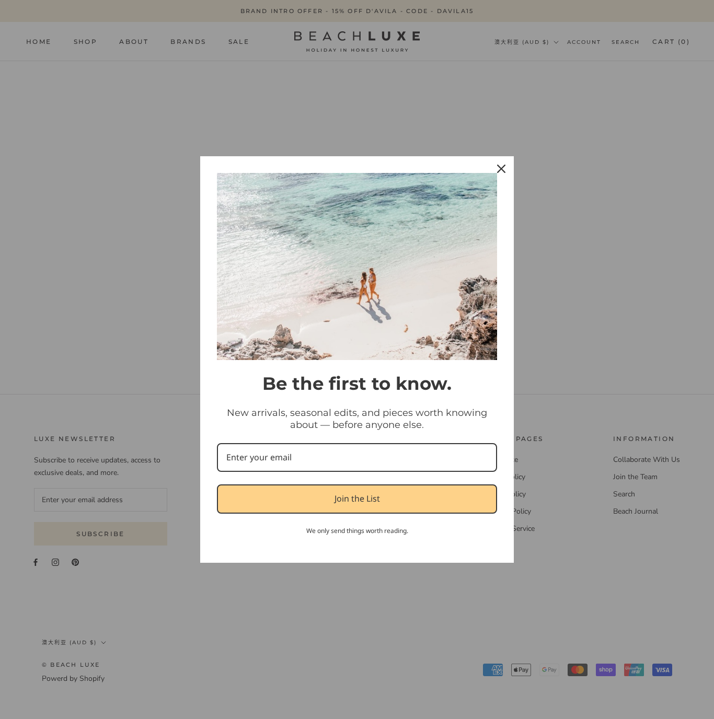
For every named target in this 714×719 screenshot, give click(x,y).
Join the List (357, 498)
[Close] (501, 168)
